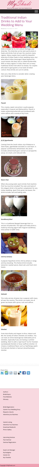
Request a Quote (8, 412)
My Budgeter (7, 452)
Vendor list (6, 455)
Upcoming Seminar (9, 437)
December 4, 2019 (12, 28)
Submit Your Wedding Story (11, 409)
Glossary (5, 399)
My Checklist (7, 457)
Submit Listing (7, 422)
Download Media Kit (9, 427)
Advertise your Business (10, 414)
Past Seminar (7, 440)
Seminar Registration (9, 442)
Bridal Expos (7, 394)
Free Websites (7, 397)
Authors (5, 392)
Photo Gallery (7, 430)
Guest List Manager (9, 450)
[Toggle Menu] (36, 11)
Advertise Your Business (10, 425)
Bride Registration (8, 407)
